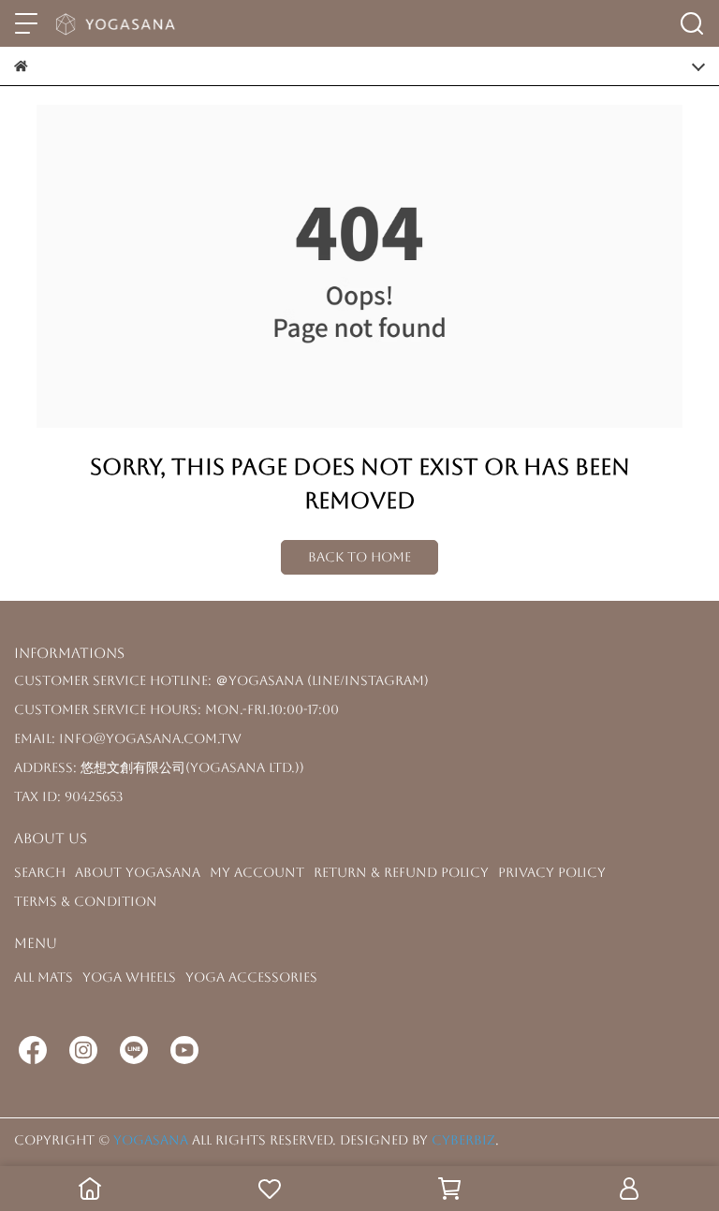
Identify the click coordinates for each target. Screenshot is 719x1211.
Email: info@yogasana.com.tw (128, 738)
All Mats (43, 977)
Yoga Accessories (251, 977)
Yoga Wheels (129, 977)
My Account (257, 872)
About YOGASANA (137, 872)
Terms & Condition (85, 901)
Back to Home (359, 556)
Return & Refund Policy (401, 872)
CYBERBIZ (463, 1139)
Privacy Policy (552, 872)
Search (40, 872)
